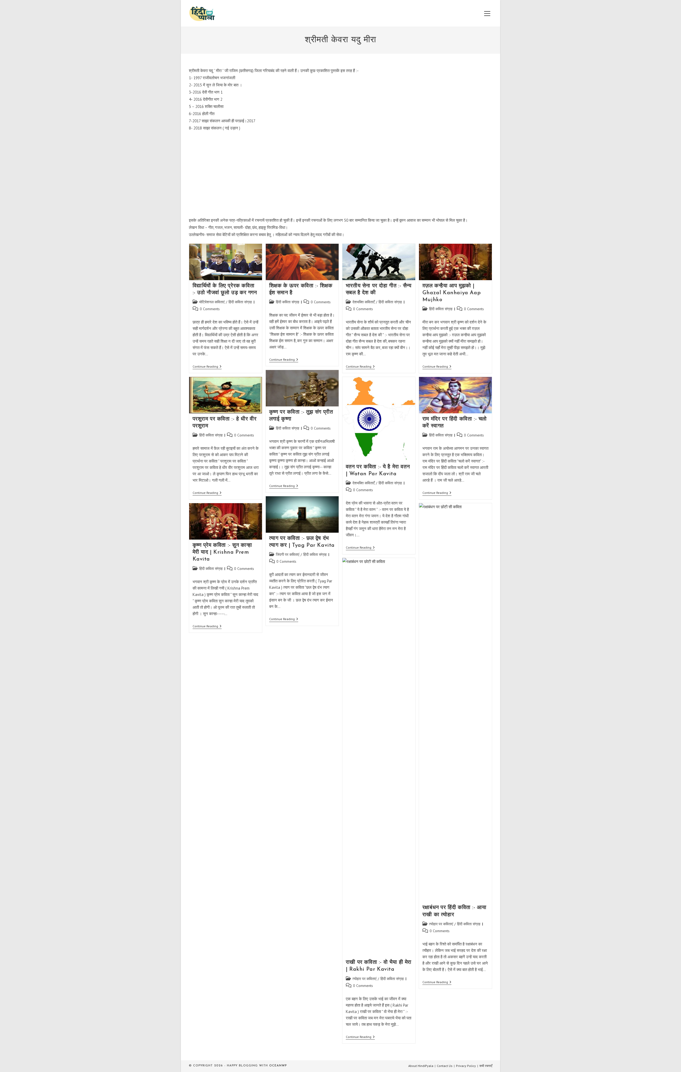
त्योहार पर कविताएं (441, 924)
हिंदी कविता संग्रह (240, 302)
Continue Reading (207, 367)
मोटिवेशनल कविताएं (212, 302)
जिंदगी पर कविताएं (287, 554)
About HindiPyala (420, 1066)
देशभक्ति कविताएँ (363, 302)
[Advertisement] (340, 174)
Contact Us (444, 1066)
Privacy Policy (466, 1066)
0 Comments (210, 308)
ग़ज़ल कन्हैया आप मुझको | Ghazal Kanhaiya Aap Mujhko (451, 292)
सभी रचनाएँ (485, 1066)
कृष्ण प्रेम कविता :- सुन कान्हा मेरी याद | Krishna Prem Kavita (222, 552)
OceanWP (278, 1065)
